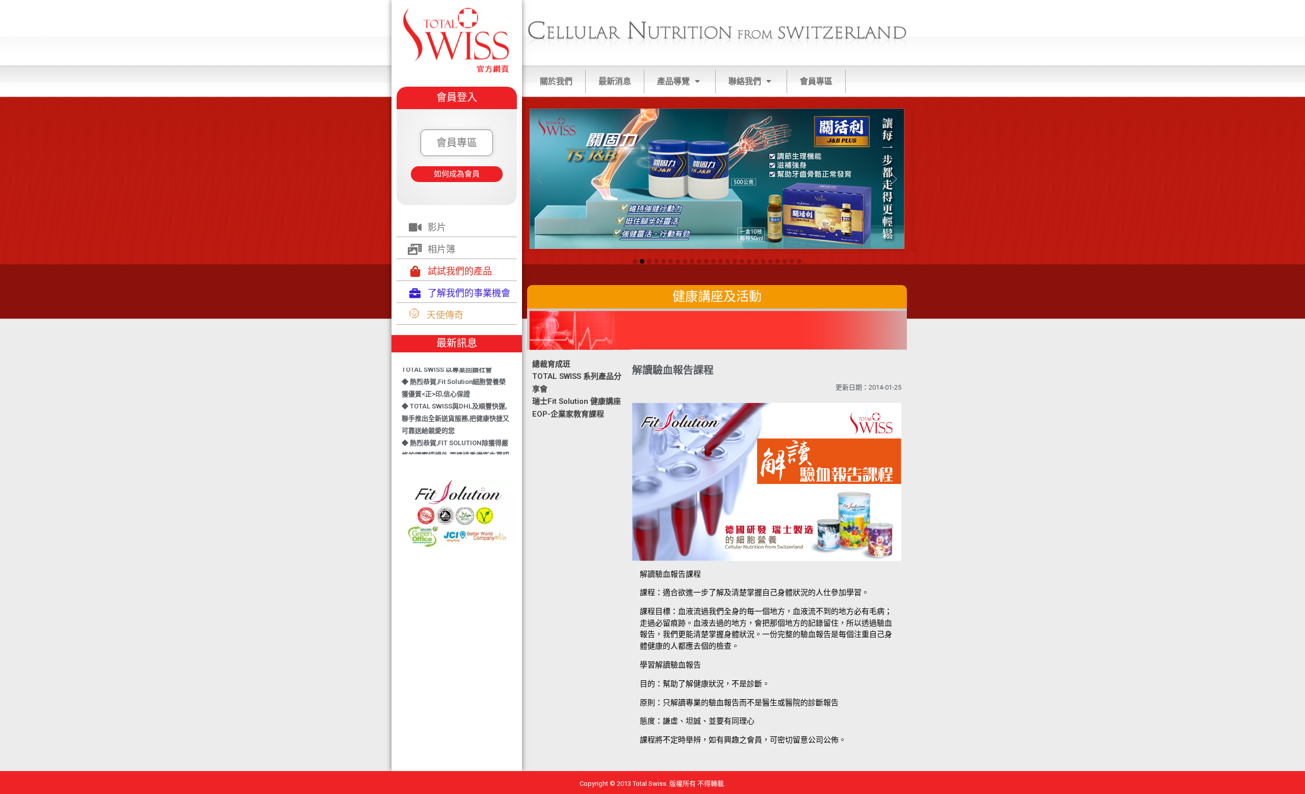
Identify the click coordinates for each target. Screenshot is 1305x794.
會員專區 (816, 81)
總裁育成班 (551, 364)
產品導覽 (673, 81)
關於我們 (556, 81)
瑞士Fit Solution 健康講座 (576, 401)
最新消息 (614, 81)
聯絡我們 (744, 81)
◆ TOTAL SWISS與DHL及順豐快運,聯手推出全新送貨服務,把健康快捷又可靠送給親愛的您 (455, 407)
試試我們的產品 (460, 271)
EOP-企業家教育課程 (568, 414)
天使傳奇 (445, 315)
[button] (457, 143)
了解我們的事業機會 (469, 293)
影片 (437, 227)
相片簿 (441, 249)
